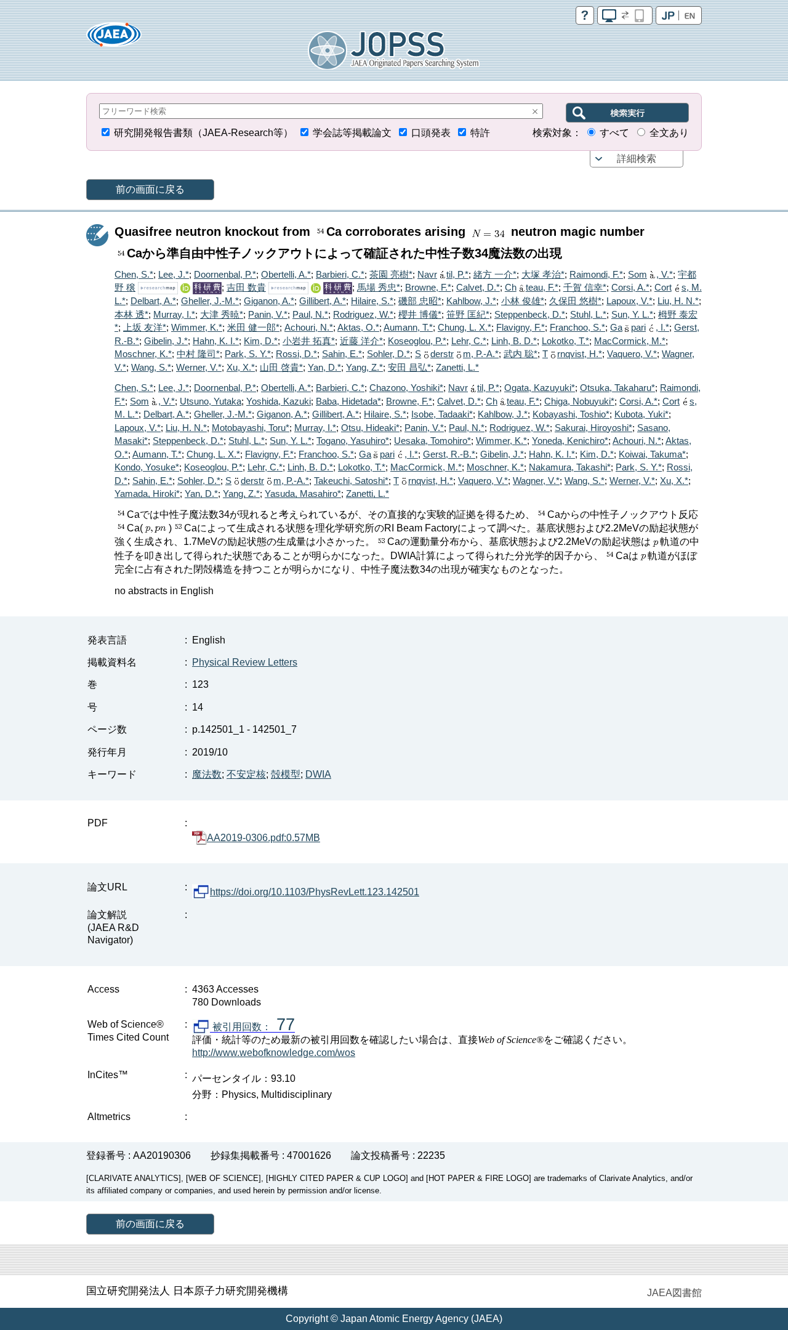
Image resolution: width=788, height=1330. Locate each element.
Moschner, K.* (143, 354)
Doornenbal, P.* (225, 274)
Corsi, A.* (630, 287)
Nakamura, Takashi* (570, 467)
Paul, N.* (310, 314)
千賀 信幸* (584, 287)
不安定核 (246, 774)
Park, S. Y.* (248, 354)
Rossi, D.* (296, 354)
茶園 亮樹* (390, 274)
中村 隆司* (198, 354)
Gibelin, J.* (166, 341)
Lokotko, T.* (565, 341)
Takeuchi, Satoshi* (351, 480)
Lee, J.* (173, 274)
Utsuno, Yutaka (210, 401)
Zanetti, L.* (457, 367)
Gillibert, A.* (322, 301)
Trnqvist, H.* (572, 354)
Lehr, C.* (468, 341)
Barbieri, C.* (340, 274)
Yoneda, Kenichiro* (570, 440)
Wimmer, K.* (196, 327)
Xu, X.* (241, 367)
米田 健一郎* (253, 327)
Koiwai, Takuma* (652, 454)
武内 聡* (520, 354)
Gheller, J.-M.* (210, 301)
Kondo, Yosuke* (147, 467)
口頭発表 (431, 132)
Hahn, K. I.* (216, 341)
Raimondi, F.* (596, 274)
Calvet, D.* (478, 287)
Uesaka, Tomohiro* (432, 440)
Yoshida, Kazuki (278, 401)
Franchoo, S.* (577, 327)
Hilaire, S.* (372, 301)
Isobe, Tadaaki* (442, 414)
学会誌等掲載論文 (352, 132)
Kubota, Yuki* (641, 414)
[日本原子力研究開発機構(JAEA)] (114, 38)
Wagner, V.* (536, 480)
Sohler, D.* (388, 354)
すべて (614, 132)
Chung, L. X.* (464, 327)
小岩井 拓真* (309, 341)
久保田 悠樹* (575, 301)
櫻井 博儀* (419, 314)
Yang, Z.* (364, 367)
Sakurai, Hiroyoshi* (593, 427)
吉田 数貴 (246, 287)
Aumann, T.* (408, 327)
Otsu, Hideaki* (370, 427)
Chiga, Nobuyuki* (579, 401)
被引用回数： (252, 1027)
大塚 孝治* (543, 274)
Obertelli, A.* (286, 274)
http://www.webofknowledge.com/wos (273, 1052)
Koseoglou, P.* (417, 341)
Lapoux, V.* (629, 301)
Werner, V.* (199, 367)
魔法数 (207, 774)
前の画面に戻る (150, 189)
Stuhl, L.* (588, 314)
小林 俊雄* (522, 301)
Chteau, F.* (531, 287)
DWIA (318, 774)
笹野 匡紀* (467, 314)
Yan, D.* (324, 367)
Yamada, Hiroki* (147, 493)
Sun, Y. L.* (632, 314)
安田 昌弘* (409, 367)
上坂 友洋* (144, 327)
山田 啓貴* (281, 367)
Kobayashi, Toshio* (571, 414)
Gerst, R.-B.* (449, 454)
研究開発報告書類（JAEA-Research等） (203, 132)
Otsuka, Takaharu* (617, 387)
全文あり (669, 132)
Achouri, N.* (308, 327)
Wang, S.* (151, 367)
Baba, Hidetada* (348, 401)
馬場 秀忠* (378, 287)
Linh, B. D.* (514, 341)
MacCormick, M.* (629, 341)
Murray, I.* (174, 314)
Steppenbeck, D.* (529, 314)
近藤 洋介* (361, 341)
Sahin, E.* (342, 354)
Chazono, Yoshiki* (406, 387)
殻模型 (285, 774)
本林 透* (131, 314)
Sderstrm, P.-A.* (457, 354)
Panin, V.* (267, 314)
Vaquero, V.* (632, 354)
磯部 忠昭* (419, 301)
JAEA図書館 (674, 1293)
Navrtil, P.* (442, 274)
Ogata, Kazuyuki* (539, 387)
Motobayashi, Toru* (250, 427)
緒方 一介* (495, 274)
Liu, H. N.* (678, 301)
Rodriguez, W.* (363, 314)
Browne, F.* (428, 287)
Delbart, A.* (153, 301)
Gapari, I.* (639, 327)
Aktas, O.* (358, 327)
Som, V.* (650, 274)
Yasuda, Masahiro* (303, 493)
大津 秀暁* (221, 314)
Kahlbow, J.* (471, 301)
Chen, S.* (134, 274)
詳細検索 (636, 158)
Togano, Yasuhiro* (352, 440)
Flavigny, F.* (520, 327)
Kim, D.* (261, 341)
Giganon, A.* (269, 301)
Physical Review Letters (244, 662)
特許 (480, 132)
